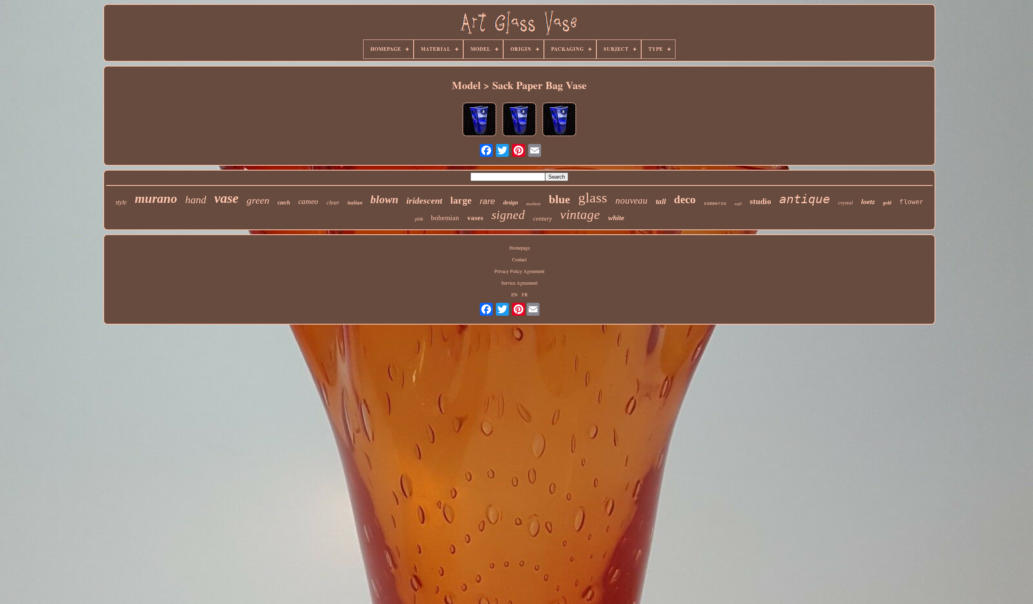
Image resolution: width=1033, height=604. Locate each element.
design (510, 203)
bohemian (445, 218)
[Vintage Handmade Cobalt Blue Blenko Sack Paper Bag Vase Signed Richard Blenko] (479, 120)
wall (738, 204)
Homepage (519, 247)
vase (226, 198)
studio (760, 201)
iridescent (424, 201)
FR (525, 294)
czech (284, 203)
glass (592, 198)
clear (332, 202)
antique (804, 199)
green (258, 200)
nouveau (631, 201)
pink (419, 219)
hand (195, 200)
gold (887, 203)
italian (354, 203)
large (461, 200)
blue (559, 199)
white (616, 218)
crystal (845, 203)
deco (685, 199)
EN (514, 294)
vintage (580, 214)
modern (533, 203)
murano (156, 198)
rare (487, 201)
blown (384, 200)
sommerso (715, 203)
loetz (868, 202)
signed (508, 215)
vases (475, 218)
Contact (519, 259)
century (542, 218)
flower (911, 202)
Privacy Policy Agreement (519, 271)
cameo (308, 201)
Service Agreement (519, 282)
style (121, 202)
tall (661, 201)
